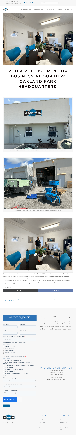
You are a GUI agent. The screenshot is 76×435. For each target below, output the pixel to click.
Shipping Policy (63, 425)
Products (41, 425)
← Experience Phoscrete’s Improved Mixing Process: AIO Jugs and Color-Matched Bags (19, 299)
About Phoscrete (26, 9)
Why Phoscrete (38, 9)
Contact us (68, 9)
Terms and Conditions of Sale (65, 428)
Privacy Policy (63, 422)
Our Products (50, 9)
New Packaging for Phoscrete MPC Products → (60, 299)
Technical (59, 9)
